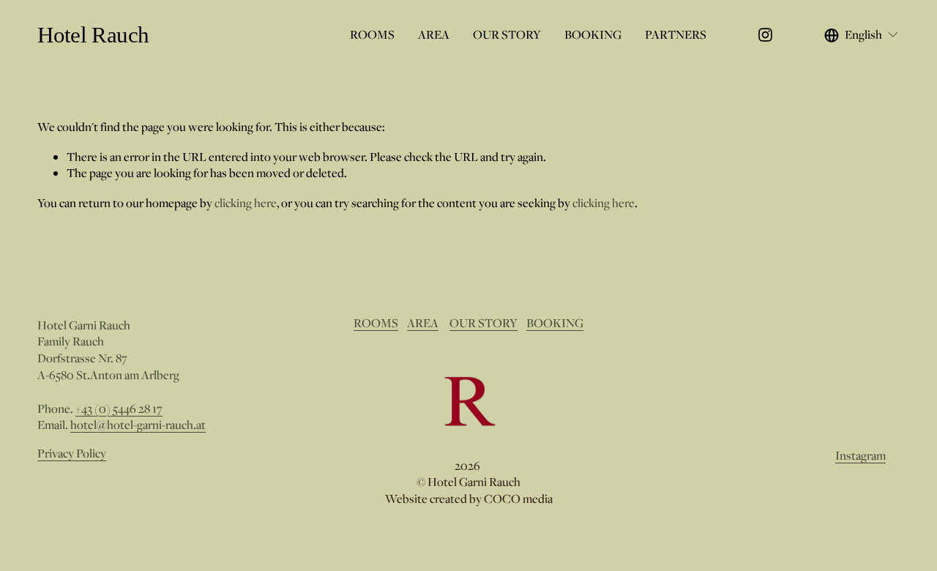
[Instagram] (765, 34)
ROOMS (372, 34)
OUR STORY (507, 34)
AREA (433, 34)
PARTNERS (675, 34)
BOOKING (592, 34)
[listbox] (862, 34)
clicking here (245, 203)
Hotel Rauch (93, 35)
